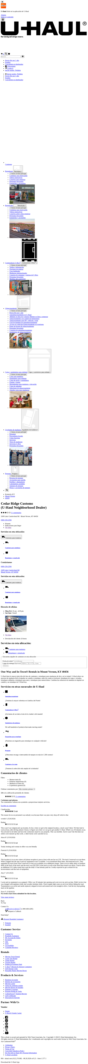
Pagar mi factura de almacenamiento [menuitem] (21, 326)
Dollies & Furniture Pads (13, 964)
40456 (7, 498)
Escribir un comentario (8, 806)
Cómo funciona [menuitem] (14, 438)
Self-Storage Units (11, 969)
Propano (15, 474)
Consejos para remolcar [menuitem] (17, 179)
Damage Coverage (11, 989)
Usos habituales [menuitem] (14, 271)
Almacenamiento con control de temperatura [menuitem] (24, 319)
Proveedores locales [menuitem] (16, 436)
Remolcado (9, 205)
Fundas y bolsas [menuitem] (14, 382)
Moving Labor (10, 984)
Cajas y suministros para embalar (39, 372)
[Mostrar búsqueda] (6, 53)
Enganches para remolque (13, 736)
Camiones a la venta (11, 764)
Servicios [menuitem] (12, 440)
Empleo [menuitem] (7, 62)
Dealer (7, 1011)
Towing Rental (10, 962)
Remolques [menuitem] (9, 171)
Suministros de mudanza (12, 723)
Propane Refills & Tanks (13, 991)
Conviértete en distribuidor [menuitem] (14, 64)
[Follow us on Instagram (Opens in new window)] (6, 1021)
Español (8, 925)
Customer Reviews (11, 947)
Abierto (3, 15)
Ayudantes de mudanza (29, 430)
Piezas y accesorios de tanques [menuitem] (19, 488)
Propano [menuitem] (8, 474)
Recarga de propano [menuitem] (16, 478)
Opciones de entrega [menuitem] (16, 269)
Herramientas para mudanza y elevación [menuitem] (22, 384)
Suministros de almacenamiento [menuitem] (20, 332)
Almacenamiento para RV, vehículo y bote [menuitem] (23, 320)
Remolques (17, 171)
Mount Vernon (10, 496)
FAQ (7, 944)
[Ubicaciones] (9, 54)
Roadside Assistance (12, 936)
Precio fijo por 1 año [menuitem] (12, 60)
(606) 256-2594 (6, 520)
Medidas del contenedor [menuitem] (17, 279)
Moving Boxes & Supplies (14, 987)
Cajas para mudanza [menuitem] (16, 376)
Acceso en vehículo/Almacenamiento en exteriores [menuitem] (26, 324)
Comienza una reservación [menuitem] (18, 176)
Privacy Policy (10, 1047)
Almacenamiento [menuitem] (11, 308)
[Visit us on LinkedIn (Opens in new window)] (6, 1028)
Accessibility (9, 945)
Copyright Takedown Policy (14, 1051)
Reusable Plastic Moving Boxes (16, 971)
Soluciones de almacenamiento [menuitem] (19, 388)
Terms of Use (9, 1049)
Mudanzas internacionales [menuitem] (18, 273)
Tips (6, 942)
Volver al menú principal (18, 173)
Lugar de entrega (12, 663)
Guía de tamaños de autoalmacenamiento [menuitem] (23, 322)
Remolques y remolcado (12, 558)
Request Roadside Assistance (13, 919)
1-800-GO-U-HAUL (13, 909)
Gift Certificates (10, 996)
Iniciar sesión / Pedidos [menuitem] (13, 70)
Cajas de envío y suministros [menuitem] (19, 380)
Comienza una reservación (18, 210)
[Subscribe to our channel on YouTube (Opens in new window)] (6, 1033)
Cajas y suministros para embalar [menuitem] (16, 372)
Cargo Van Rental (11, 958)
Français (8, 923)
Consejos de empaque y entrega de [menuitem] (23, 275)
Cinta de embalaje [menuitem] (15, 386)
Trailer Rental (9, 960)
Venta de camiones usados (14, 986)
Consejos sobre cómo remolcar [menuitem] (19, 214)
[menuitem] (48, 210)
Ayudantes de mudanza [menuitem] (13, 430)
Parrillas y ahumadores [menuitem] (17, 482)
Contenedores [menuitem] (13, 263)
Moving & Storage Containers (18, 967)
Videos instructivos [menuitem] (15, 178)
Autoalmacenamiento (11, 696)
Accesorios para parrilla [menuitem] (17, 480)
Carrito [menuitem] (10, 68)
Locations (11, 1055)
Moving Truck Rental (12, 957)
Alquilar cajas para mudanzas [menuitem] (19, 390)
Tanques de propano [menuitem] (16, 486)
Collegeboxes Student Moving (16, 994)
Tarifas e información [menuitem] (16, 267)
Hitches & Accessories (12, 982)
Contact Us (9, 934)
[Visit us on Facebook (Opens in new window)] (6, 1018)
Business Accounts (11, 980)
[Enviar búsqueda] (22, 56)
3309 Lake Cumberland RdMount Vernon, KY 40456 (10, 571)
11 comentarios (16, 513)
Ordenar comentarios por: (10, 789)
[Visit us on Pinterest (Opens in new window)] (6, 1024)
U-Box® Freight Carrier (13, 1013)
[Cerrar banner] (2, 2)
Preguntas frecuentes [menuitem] (16, 181)
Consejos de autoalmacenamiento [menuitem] (20, 330)
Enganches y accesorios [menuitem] (17, 183)
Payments (8, 940)
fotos (8, 527)
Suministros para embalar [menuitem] (18, 378)
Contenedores (29, 263)
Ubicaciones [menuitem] (11, 66)
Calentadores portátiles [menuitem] (17, 484)
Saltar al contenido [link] (7, 17)
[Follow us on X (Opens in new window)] (6, 1031)
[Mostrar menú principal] (3, 20)
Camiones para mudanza (13, 538)
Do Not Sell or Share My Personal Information (21, 1053)
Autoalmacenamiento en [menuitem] (20, 315)
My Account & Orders (12, 938)
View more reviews (7, 897)
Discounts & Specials (12, 998)
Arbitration (9, 1045)
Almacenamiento (23, 308)
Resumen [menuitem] (12, 434)
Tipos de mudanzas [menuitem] (15, 442)
